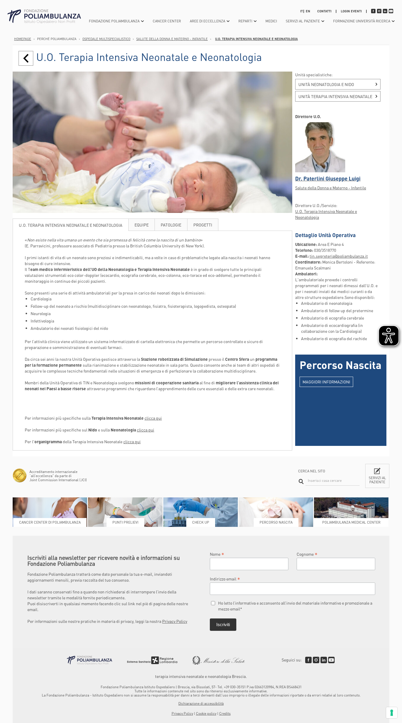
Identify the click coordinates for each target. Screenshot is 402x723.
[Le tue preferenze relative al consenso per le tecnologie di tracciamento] (391, 712)
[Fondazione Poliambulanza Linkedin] (323, 660)
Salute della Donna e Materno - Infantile (172, 39)
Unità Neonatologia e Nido (326, 84)
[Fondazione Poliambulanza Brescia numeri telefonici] (44, 16)
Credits (225, 713)
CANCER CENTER (167, 21)
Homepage (22, 39)
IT (301, 11)
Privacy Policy (174, 621)
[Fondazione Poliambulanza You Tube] (331, 660)
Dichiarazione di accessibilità (201, 703)
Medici (271, 21)
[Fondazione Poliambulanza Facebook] (308, 660)
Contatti (324, 11)
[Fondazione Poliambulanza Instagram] (316, 660)
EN (308, 11)
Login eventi (351, 11)
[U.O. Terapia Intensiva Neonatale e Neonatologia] (26, 58)
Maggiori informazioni (326, 381)
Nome (217, 554)
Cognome (307, 554)
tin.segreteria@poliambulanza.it (339, 256)
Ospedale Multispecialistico (106, 39)
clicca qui (153, 418)
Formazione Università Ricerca (361, 21)
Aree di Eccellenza (207, 21)
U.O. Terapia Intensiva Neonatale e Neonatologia (256, 39)
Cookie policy (206, 713)
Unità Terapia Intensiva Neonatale (335, 96)
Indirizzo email (225, 578)
